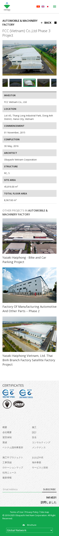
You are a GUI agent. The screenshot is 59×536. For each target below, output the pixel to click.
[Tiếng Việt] (38, 7)
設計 (34, 432)
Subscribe (49, 489)
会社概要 (7, 432)
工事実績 (7, 462)
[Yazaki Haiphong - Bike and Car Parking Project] (29, 236)
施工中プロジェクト (12, 457)
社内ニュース (9, 472)
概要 (4, 427)
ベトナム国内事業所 (12, 447)
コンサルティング (41, 442)
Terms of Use (16, 512)
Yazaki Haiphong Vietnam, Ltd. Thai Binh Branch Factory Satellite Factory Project (28, 360)
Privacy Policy (32, 512)
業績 (4, 442)
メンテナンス (39, 447)
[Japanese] (47, 7)
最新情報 (7, 477)
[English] (42, 7)
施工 (34, 427)
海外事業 (36, 462)
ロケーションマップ (12, 467)
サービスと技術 (40, 467)
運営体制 (7, 437)
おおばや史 (37, 457)
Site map (44, 512)
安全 (34, 437)
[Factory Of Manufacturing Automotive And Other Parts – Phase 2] (29, 285)
